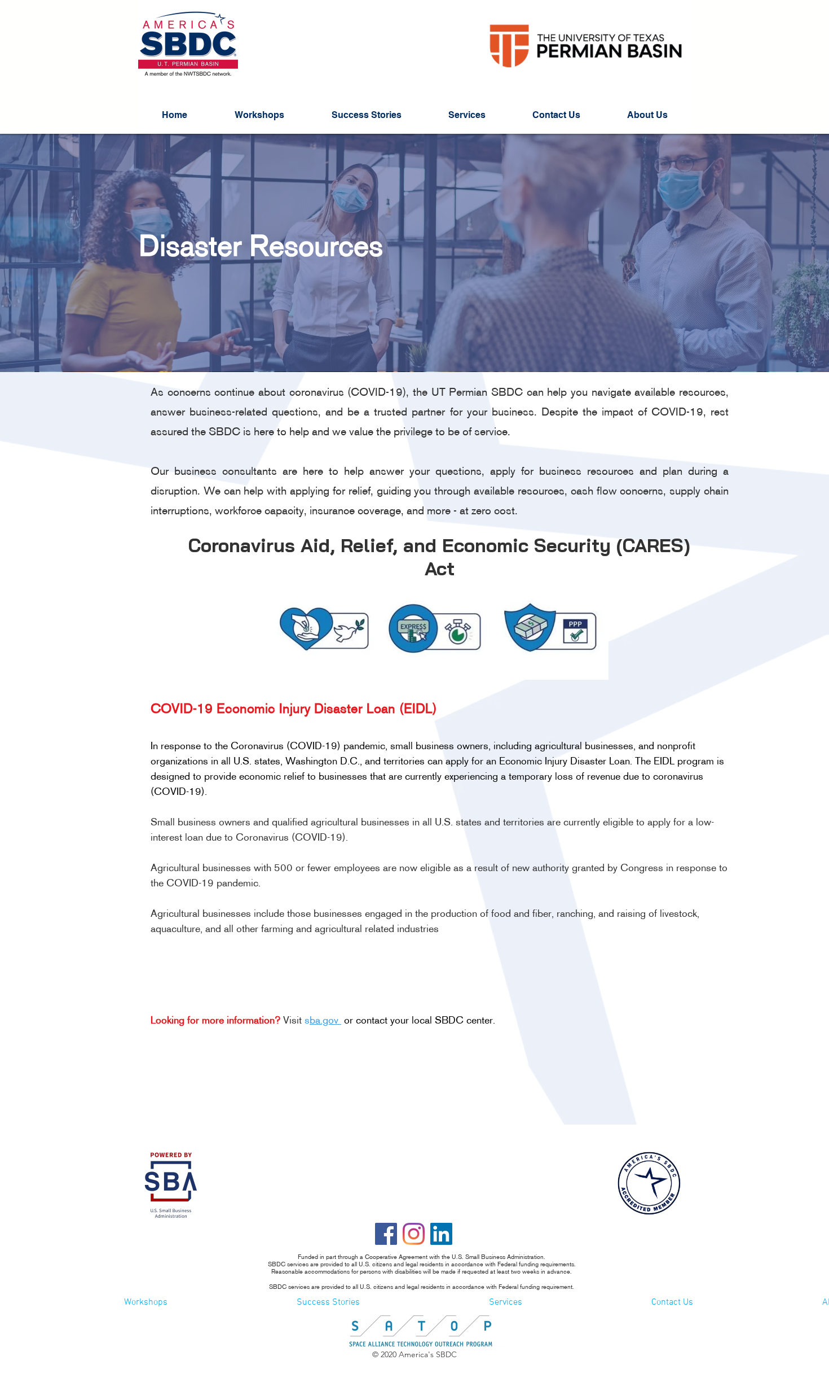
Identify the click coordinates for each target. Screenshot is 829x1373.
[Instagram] (414, 1234)
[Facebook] (386, 1234)
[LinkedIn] (441, 1234)
